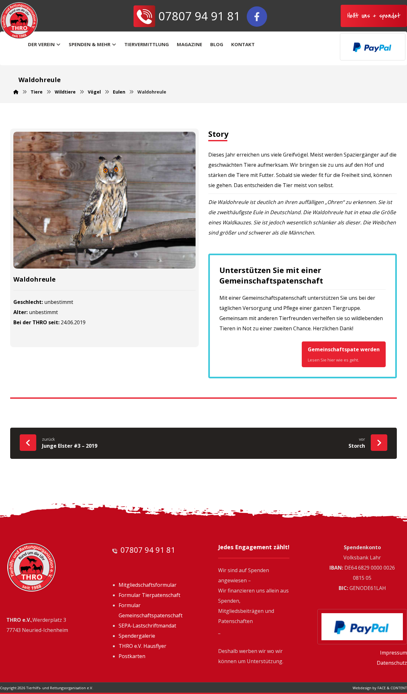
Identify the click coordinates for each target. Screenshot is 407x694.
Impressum (393, 652)
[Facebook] (257, 16)
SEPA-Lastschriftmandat (147, 625)
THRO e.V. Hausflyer (142, 645)
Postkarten (132, 656)
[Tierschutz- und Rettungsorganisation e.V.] (19, 21)
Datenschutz (392, 662)
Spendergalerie (137, 635)
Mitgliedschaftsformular (147, 584)
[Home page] (15, 92)
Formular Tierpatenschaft (149, 595)
